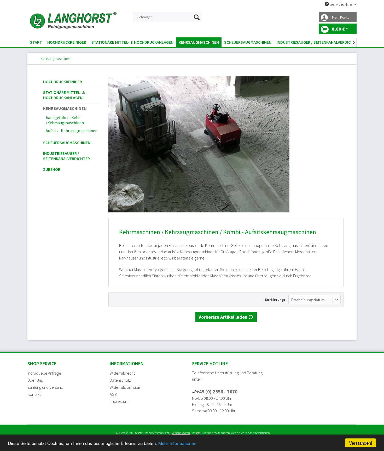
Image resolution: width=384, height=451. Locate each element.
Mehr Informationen (177, 443)
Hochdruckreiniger (62, 81)
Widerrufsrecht (122, 373)
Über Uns (35, 380)
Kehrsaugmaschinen (65, 108)
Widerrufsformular (125, 387)
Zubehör (51, 169)
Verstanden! (360, 442)
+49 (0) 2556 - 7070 (216, 391)
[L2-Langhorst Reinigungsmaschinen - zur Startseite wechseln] (73, 23)
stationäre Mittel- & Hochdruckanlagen (64, 95)
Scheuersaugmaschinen (66, 142)
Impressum (119, 401)
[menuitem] (167, 17)
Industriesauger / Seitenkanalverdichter (66, 156)
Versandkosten (181, 433)
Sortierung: (275, 299)
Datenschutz (120, 380)
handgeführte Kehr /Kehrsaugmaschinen (65, 120)
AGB (113, 394)
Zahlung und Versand (45, 387)
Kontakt (34, 394)
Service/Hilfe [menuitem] (341, 4)
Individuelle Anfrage (44, 373)
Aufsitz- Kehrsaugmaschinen (71, 130)
